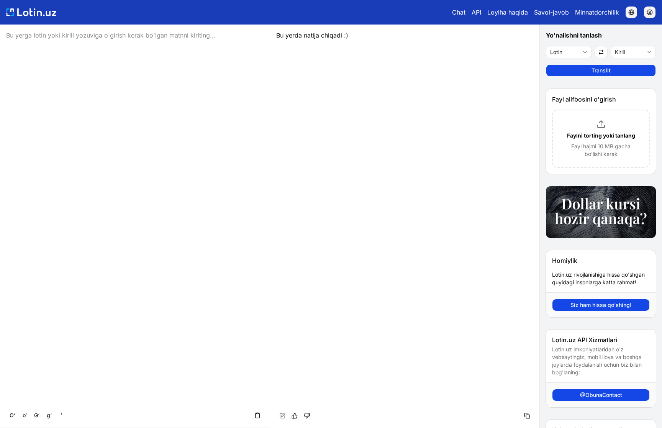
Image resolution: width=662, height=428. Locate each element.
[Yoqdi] (294, 416)
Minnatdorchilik (597, 12)
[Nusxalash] (527, 416)
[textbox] (405, 226)
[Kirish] (650, 12)
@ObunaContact (601, 395)
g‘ (49, 415)
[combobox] (569, 52)
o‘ (25, 415)
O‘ (12, 415)
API (476, 12)
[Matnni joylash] (257, 415)
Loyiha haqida (507, 12)
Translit (601, 70)
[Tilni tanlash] (631, 12)
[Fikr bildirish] (307, 416)
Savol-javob (551, 12)
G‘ (36, 415)
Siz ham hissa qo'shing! (600, 305)
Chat (458, 12)
